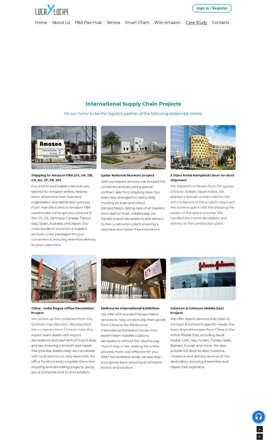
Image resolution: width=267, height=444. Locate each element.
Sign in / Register (212, 8)
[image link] (52, 9)
